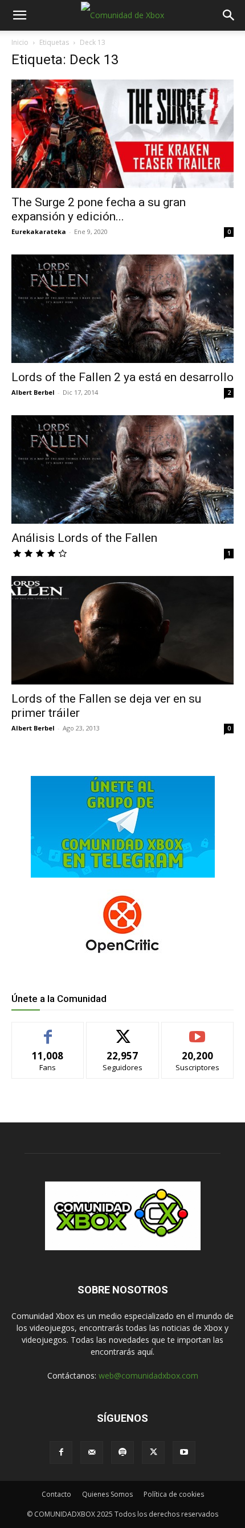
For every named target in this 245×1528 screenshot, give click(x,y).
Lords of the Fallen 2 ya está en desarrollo (122, 377)
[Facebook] (61, 1452)
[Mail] (91, 1452)
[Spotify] (122, 1452)
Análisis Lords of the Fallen (84, 538)
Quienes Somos (107, 1494)
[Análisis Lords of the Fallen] (122, 469)
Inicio (19, 42)
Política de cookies (174, 1494)
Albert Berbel (33, 392)
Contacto (56, 1494)
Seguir (123, 1030)
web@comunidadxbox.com (148, 1375)
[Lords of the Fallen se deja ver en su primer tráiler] (122, 630)
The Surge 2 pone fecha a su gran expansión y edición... (98, 209)
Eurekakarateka (38, 231)
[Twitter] (153, 1452)
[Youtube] (184, 1452)
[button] (19, 15)
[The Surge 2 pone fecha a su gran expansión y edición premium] (122, 134)
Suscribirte (197, 1030)
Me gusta (48, 1030)
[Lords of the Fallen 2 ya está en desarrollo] (122, 308)
